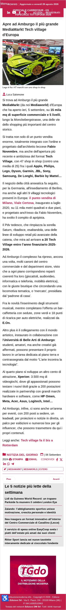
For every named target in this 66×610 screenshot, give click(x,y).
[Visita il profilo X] (25, 12)
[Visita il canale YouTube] (14, 12)
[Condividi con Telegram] (12, 463)
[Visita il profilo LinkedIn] (8, 12)
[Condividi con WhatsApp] (8, 463)
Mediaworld (30, 469)
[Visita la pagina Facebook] (19, 12)
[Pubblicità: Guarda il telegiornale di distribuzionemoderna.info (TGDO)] (33, 575)
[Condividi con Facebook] (57, 459)
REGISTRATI (53, 13)
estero (43, 469)
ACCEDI (38, 13)
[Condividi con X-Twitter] (61, 459)
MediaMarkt (15, 469)
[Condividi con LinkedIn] (4, 463)
